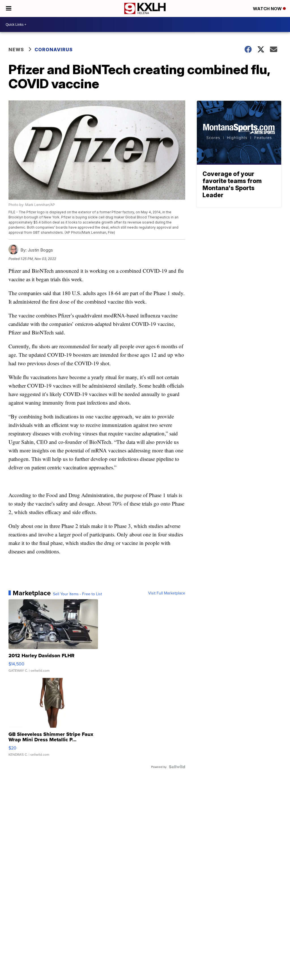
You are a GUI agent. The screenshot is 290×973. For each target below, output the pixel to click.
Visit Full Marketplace (166, 593)
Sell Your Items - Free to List (77, 594)
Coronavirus (54, 49)
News (16, 49)
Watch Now (268, 8)
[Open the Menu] (8, 8)
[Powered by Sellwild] (177, 767)
